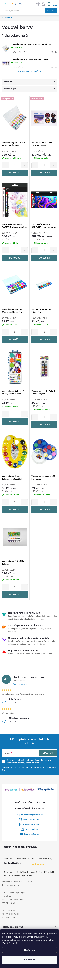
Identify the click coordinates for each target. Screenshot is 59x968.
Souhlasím (29, 959)
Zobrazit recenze (20, 684)
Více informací (9, 943)
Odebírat (48, 753)
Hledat (50, 10)
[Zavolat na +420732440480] (38, 4)
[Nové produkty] (15, 118)
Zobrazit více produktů (28, 71)
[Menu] (55, 4)
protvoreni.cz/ (32, 829)
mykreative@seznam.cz (32, 814)
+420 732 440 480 (31, 819)
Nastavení (29, 950)
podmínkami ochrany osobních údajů (23, 762)
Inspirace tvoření (31, 834)
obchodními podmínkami (38, 760)
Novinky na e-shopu (32, 824)
